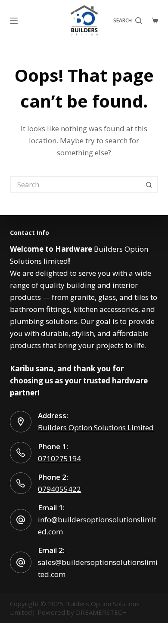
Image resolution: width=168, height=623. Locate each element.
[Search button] (149, 184)
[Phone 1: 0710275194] (20, 452)
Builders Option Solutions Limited (96, 427)
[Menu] (14, 21)
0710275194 (59, 458)
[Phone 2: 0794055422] (20, 483)
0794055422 (59, 489)
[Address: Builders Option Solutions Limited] (20, 421)
